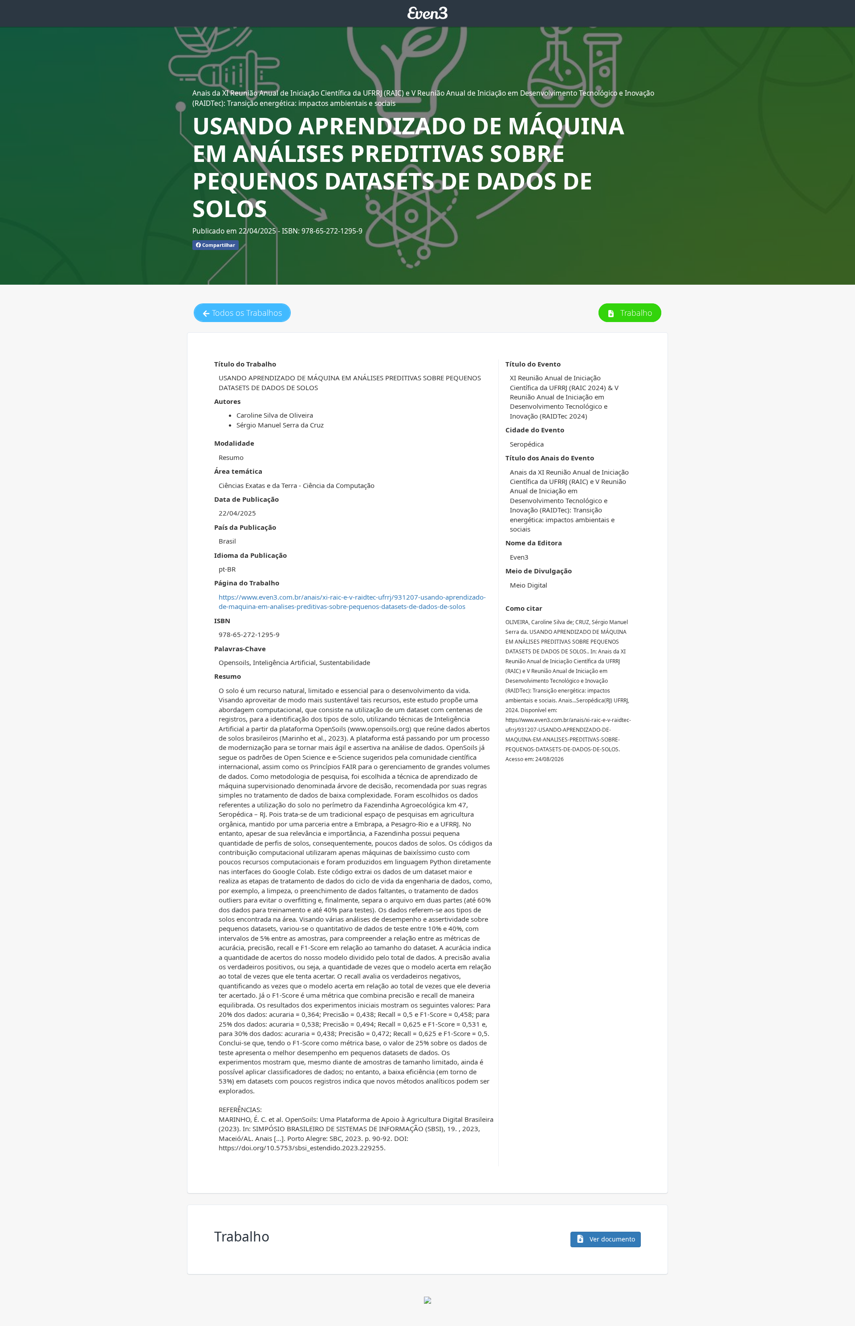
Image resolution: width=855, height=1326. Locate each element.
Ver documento (611, 1239)
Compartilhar (218, 245)
